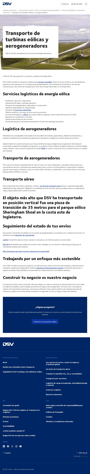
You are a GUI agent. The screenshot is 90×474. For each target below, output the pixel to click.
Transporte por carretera (56, 378)
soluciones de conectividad (24, 235)
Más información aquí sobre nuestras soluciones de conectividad (26, 251)
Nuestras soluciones (9, 10)
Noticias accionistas (11, 416)
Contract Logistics (53, 389)
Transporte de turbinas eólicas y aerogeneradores (30, 12)
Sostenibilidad (8, 426)
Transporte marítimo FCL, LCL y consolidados (64, 373)
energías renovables (45, 82)
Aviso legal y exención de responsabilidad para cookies (64, 406)
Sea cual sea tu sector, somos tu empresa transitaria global (39, 10)
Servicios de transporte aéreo (58, 369)
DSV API (6, 244)
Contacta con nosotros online (45, 321)
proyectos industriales (23, 110)
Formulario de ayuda (11, 405)
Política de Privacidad (54, 412)
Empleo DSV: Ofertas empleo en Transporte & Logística (21, 411)
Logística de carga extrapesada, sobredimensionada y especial (66, 384)
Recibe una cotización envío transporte (19, 367)
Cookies (49, 417)
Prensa (5, 421)
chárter (25, 114)
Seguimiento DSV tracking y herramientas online (22, 371)
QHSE (43, 148)
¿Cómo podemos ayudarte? (14, 430)
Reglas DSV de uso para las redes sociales (19, 435)
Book (5, 362)
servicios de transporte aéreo (50, 186)
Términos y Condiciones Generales (59, 421)
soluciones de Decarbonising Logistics (50, 268)
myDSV (5, 240)
